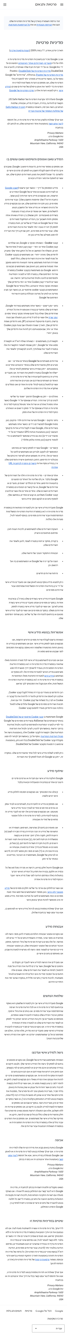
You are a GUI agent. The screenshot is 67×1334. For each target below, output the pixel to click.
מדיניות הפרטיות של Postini (49, 75)
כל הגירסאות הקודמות (19, 24)
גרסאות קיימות (42, 1259)
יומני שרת (53, 317)
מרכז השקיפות (55, 1318)
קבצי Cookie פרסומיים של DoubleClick (24, 716)
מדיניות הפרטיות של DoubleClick (35, 71)
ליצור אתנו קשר (56, 123)
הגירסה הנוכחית (44, 24)
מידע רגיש (49, 675)
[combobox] (48, 1328)
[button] (62, 4)
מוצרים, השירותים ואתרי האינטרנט (34, 63)
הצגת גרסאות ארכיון (19, 50)
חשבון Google (11, 188)
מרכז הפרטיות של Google (21, 90)
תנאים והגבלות (14, 1310)
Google (59, 1310)
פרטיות (28, 1310)
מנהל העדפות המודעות (52, 736)
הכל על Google (43, 1310)
